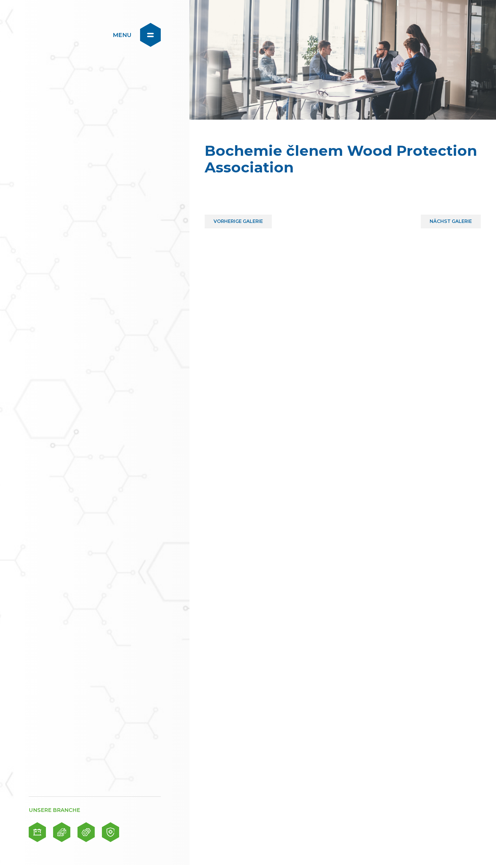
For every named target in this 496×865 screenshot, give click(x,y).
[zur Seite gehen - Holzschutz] (61, 832)
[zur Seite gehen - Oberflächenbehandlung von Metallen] (86, 832)
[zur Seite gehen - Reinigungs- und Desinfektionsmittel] (110, 832)
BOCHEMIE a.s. (64, 34)
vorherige (238, 219)
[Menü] (150, 35)
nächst (451, 219)
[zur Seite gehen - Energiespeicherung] (37, 832)
